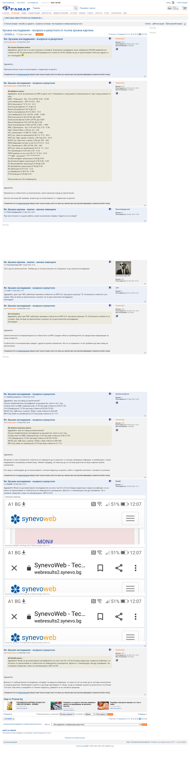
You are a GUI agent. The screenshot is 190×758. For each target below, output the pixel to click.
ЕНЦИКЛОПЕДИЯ (34, 13)
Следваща (142, 714)
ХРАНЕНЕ (82, 13)
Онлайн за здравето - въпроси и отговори (35, 24)
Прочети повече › (22, 708)
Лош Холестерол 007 (14, 265)
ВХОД (168, 2)
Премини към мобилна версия (75, 738)
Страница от (123, 34)
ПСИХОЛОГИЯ (116, 13)
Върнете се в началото (145, 76)
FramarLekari (11, 42)
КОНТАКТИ (21, 2)
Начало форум (12, 24)
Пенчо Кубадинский (14, 212)
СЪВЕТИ (90, 13)
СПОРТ (106, 13)
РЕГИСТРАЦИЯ (182, 2)
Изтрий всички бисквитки (140, 742)
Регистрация (159, 24)
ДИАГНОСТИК (46, 13)
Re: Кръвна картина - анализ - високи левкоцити (30, 209)
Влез (149, 24)
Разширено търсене (87, 8)
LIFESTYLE (98, 13)
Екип (128, 742)
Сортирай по (80, 714)
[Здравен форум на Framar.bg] (16, 8)
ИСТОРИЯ (73, 13)
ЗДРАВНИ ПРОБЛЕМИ (60, 13)
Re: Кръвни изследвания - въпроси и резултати (33, 39)
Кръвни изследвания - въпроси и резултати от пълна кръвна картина (48, 30)
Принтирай (184, 24)
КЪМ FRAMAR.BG (8, 2)
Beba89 (9, 484)
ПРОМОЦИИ (15, 13)
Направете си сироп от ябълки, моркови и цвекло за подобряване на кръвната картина (79, 704)
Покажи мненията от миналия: (48, 714)
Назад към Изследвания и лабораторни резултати (23, 724)
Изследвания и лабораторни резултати (67, 24)
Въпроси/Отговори (175, 24)
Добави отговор (8, 33)
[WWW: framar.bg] (117, 402)
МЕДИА (24, 13)
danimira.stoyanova (14, 397)
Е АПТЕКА (6, 13)
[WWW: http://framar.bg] (117, 49)
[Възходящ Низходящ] (104, 714)
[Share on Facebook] (110, 38)
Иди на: (47, 724)
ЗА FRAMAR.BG (33, 2)
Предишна (8, 714)
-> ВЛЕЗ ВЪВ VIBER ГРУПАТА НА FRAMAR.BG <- (23, 18)
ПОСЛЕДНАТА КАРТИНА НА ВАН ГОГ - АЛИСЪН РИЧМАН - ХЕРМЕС (31, 703)
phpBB (86, 746)
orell (8, 290)
